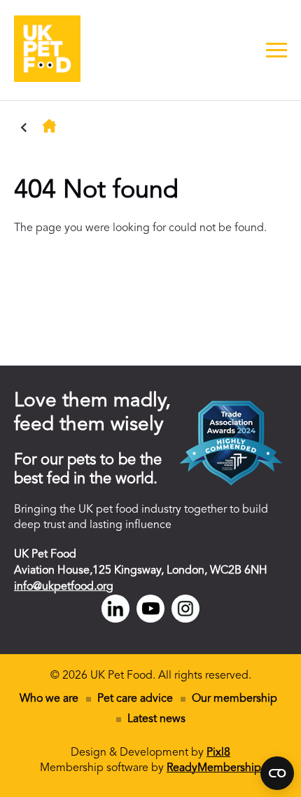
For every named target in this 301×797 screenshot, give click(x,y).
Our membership (234, 699)
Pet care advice (135, 699)
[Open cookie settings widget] (277, 773)
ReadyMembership (214, 768)
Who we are (49, 699)
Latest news (156, 719)
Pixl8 (218, 752)
